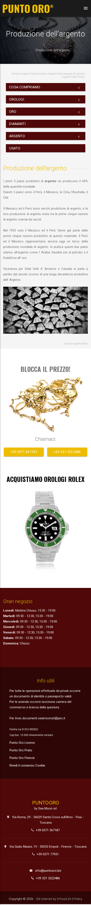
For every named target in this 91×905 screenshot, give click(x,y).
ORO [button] (12, 111)
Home (25, 50)
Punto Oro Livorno (22, 743)
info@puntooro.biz (48, 871)
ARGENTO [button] (17, 136)
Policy (78, 899)
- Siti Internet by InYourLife (53, 899)
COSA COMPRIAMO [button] (24, 87)
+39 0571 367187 (23, 452)
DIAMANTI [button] (17, 124)
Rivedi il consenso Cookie (27, 765)
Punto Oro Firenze (22, 758)
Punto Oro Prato (21, 750)
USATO (14, 148)
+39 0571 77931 (48, 854)
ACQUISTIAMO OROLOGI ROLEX (45, 479)
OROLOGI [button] (16, 99)
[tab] (45, 87)
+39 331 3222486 (67, 452)
